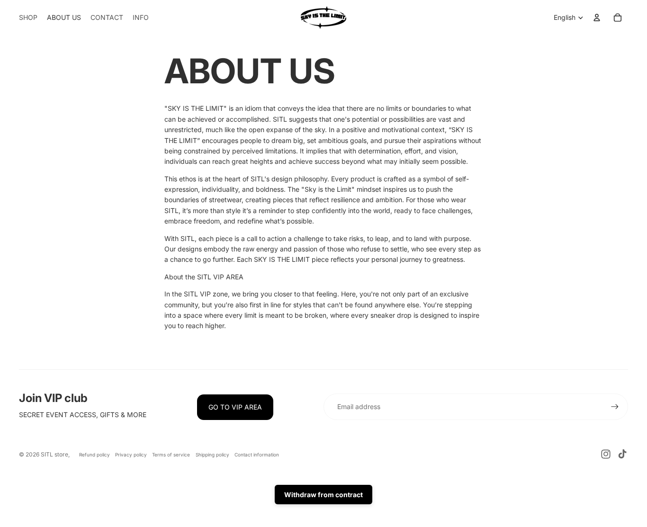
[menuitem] (28, 17)
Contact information (256, 454)
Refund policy (94, 454)
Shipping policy (212, 454)
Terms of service (171, 454)
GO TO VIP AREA (235, 407)
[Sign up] (615, 407)
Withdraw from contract (323, 495)
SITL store (54, 454)
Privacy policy (131, 454)
